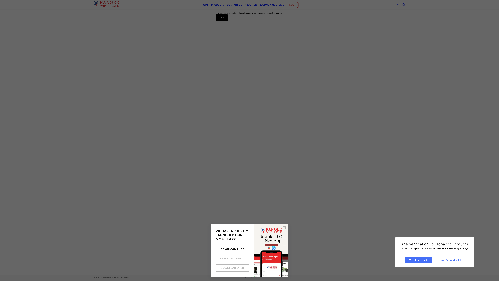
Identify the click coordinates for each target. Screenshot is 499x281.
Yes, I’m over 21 (419, 260)
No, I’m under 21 (451, 260)
